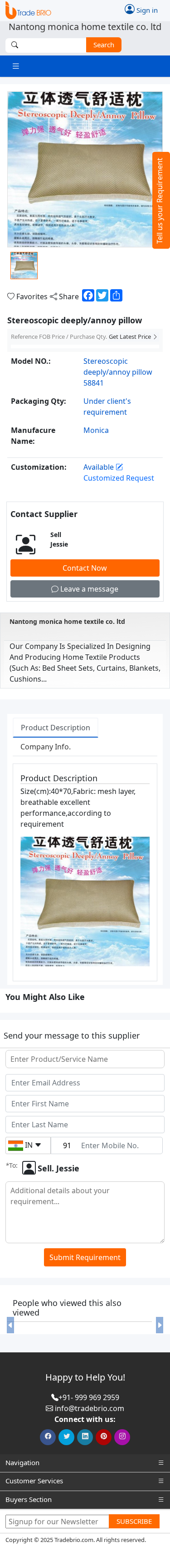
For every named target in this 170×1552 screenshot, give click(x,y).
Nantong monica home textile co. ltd (67, 621)
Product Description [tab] (55, 728)
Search (103, 44)
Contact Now (85, 568)
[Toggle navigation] (15, 66)
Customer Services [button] (34, 1480)
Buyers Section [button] (28, 1499)
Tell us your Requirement (160, 201)
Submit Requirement (85, 1257)
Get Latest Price (130, 336)
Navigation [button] (22, 1462)
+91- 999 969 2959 (88, 1397)
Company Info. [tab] (45, 747)
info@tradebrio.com (89, 1408)
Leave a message (88, 589)
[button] (10, 1325)
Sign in (146, 9)
